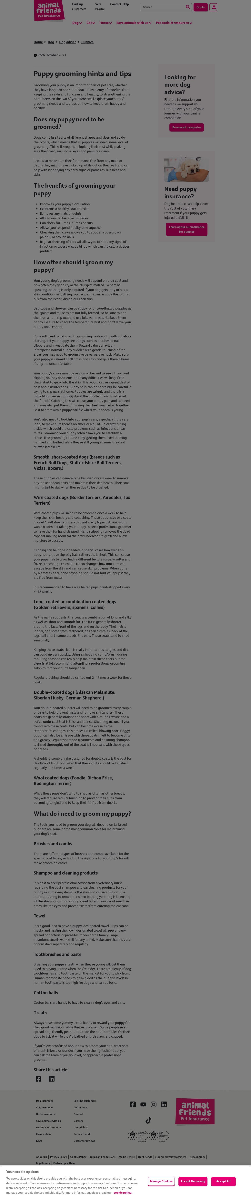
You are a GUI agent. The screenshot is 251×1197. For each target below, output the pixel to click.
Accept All (223, 1181)
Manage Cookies (161, 1181)
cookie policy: (123, 1193)
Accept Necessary (193, 1181)
